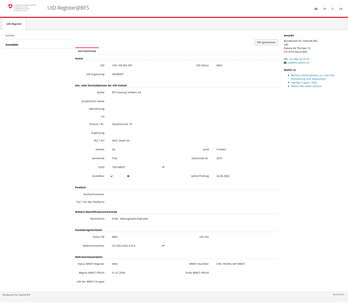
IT (333, 9)
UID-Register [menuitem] (14, 24)
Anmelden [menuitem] (11, 44)
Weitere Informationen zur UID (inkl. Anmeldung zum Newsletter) (313, 77)
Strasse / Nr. (96, 124)
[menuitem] (316, 9)
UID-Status (202, 65)
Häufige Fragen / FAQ (304, 82)
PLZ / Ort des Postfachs (90, 202)
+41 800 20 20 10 (299, 59)
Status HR (98, 237)
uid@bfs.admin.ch (298, 62)
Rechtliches (338, 294)
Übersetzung (96, 108)
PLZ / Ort (99, 140)
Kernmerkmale (87, 51)
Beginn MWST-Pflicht (91, 272)
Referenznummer (93, 245)
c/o (102, 116)
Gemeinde (98, 158)
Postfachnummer (94, 194)
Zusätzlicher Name (93, 101)
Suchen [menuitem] (9, 35)
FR (324, 9)
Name (100, 92)
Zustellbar (98, 176)
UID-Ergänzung (95, 74)
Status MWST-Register (91, 264)
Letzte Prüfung (200, 176)
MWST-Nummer (199, 264)
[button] (163, 167)
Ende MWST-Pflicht (197, 272)
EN (341, 9)
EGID (101, 167)
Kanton (100, 149)
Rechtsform (97, 218)
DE (316, 9)
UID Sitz (204, 237)
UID (102, 65)
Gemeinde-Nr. (200, 158)
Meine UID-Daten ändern (306, 86)
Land (206, 149)
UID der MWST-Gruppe (90, 281)
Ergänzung (97, 133)
